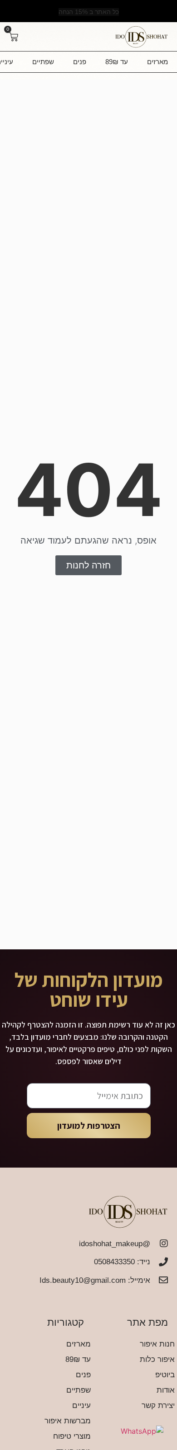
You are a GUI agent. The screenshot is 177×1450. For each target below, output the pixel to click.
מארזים (157, 62)
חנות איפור (157, 1344)
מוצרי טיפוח (72, 1436)
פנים (79, 62)
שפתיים (43, 62)
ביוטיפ (165, 1374)
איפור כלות (157, 1359)
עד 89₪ (116, 62)
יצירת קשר (158, 1405)
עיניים (81, 1405)
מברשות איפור (67, 1421)
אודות (166, 1390)
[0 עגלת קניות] (13, 37)
